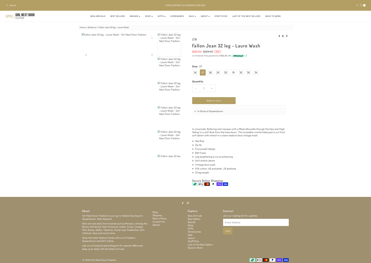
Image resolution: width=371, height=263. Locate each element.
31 (233, 72)
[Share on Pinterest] (287, 36)
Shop (148, 16)
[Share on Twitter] (283, 36)
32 (241, 72)
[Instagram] (188, 202)
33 (248, 72)
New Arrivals (98, 16)
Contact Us (159, 221)
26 (195, 72)
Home (83, 27)
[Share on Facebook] (279, 36)
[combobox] (64, 5)
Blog (155, 212)
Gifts (161, 16)
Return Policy (160, 218)
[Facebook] (182, 202)
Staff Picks (221, 16)
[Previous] (86, 55)
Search (156, 224)
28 (210, 72)
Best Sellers (117, 16)
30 (225, 72)
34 (256, 72)
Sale (192, 16)
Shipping (157, 215)
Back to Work (273, 16)
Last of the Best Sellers (246, 16)
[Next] (152, 55)
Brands (134, 16)
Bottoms (92, 27)
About (204, 16)
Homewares (177, 16)
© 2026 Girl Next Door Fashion (99, 259)
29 (218, 72)
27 (202, 72)
